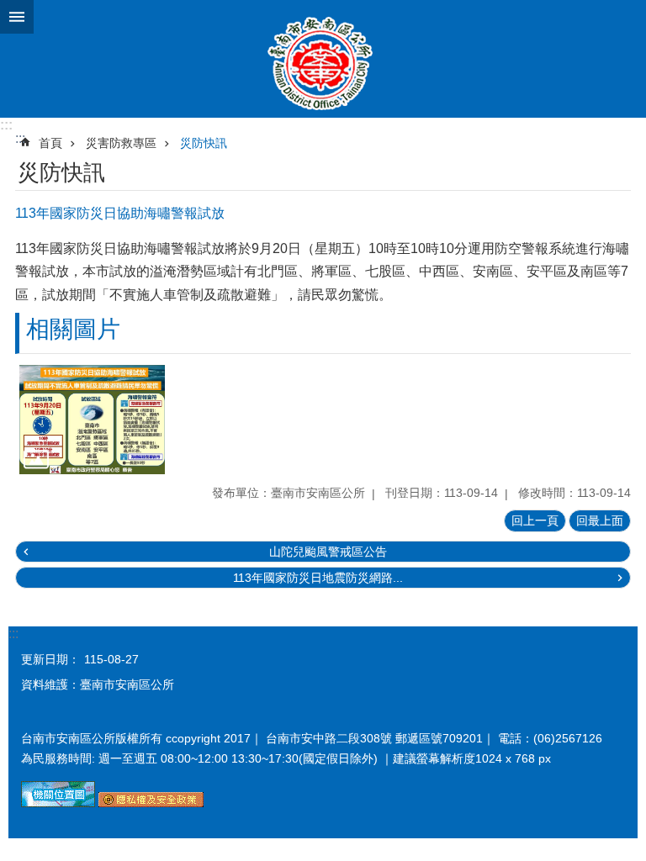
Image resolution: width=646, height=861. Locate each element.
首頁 (50, 143)
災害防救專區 (121, 143)
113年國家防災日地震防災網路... (318, 577)
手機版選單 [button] (17, 17)
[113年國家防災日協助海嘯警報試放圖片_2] (151, 803)
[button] (92, 419)
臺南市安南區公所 (323, 59)
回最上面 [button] (599, 520)
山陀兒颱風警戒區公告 (328, 551)
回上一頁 (535, 520)
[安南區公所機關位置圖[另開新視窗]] (58, 803)
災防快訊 (203, 143)
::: (6, 125)
